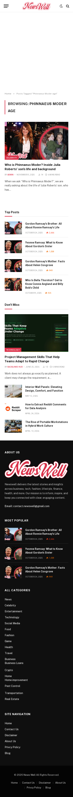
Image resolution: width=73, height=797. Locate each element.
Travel (9, 653)
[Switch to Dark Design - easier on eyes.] (61, 6)
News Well (30, 774)
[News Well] (36, 6)
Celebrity (11, 158)
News (8, 599)
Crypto (9, 670)
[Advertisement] (36, 52)
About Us (10, 741)
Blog (7, 753)
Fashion (9, 635)
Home (8, 676)
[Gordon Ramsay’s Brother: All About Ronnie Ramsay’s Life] (13, 227)
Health (9, 647)
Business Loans (14, 663)
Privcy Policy (12, 747)
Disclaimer (11, 735)
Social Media (12, 623)
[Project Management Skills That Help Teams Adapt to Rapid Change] (36, 333)
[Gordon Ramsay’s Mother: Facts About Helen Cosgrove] (13, 265)
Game (8, 641)
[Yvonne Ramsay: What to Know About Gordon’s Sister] (13, 246)
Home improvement (16, 680)
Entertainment (13, 611)
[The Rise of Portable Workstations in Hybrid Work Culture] (13, 426)
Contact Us (12, 729)
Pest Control (12, 686)
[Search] (67, 6)
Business (10, 659)
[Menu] (6, 6)
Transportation (14, 693)
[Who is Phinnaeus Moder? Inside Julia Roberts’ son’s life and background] (36, 141)
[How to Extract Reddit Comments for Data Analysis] (13, 408)
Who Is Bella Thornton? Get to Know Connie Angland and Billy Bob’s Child (44, 284)
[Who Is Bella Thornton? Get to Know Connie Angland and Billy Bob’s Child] (13, 284)
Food (8, 629)
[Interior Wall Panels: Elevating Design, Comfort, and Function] (13, 391)
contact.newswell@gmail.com (31, 506)
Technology (13, 350)
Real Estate (12, 699)
